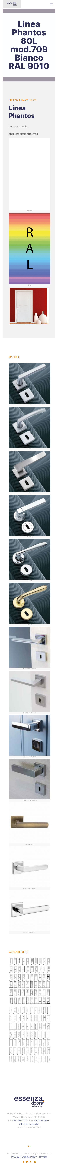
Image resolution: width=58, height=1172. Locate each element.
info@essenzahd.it (29, 1124)
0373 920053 (19, 1120)
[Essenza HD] (12, 4)
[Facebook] (23, 1162)
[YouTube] (30, 1162)
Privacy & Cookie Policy (24, 1156)
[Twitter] (27, 1162)
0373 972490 (41, 1120)
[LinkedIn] (34, 1162)
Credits (43, 1156)
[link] (30, 981)
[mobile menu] (51, 4)
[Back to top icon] (29, 1146)
